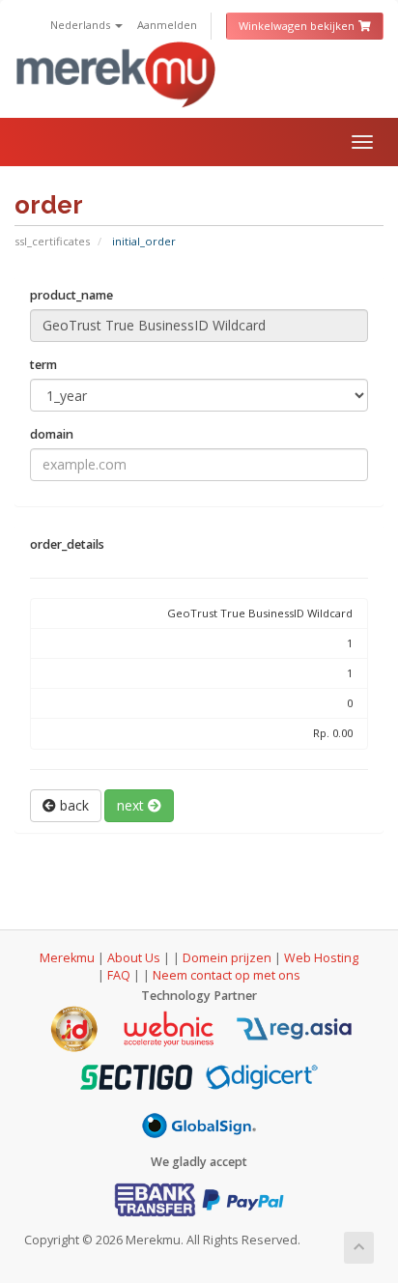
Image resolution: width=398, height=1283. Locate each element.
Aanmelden (167, 24)
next (132, 805)
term (43, 364)
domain (51, 434)
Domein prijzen (227, 958)
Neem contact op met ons (226, 975)
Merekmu (67, 958)
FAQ (120, 975)
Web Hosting (321, 958)
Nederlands (81, 24)
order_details (67, 544)
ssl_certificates (52, 241)
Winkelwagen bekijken (298, 25)
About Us (133, 958)
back (72, 805)
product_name (71, 295)
